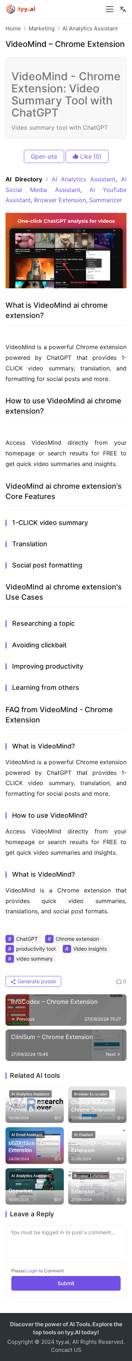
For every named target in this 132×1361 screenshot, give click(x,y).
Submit (66, 1283)
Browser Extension (60, 200)
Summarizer (105, 200)
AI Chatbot (83, 1134)
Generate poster (36, 981)
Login (32, 1270)
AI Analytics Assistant (84, 179)
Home (13, 28)
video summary (34, 958)
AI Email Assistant (27, 1134)
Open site (44, 156)
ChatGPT (27, 939)
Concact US (66, 1349)
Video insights (90, 949)
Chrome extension (77, 939)
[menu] (109, 9)
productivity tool (35, 949)
